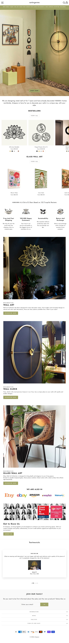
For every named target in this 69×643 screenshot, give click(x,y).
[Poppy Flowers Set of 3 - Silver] (41, 151)
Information (34, 611)
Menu (34, 615)
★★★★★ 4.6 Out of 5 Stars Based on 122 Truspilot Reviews (34, 202)
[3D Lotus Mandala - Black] (12, 151)
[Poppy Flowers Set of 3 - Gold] (39, 151)
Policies (34, 619)
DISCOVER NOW (10, 313)
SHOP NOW (34, 90)
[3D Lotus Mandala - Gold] (10, 151)
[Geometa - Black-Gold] (67, 151)
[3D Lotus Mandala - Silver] (14, 151)
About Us (8, 534)
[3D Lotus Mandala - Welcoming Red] (18, 151)
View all (34, 115)
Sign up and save (34, 623)
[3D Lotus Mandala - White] (16, 151)
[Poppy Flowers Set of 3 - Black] (37, 151)
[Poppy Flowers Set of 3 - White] (45, 151)
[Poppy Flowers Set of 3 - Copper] (43, 151)
